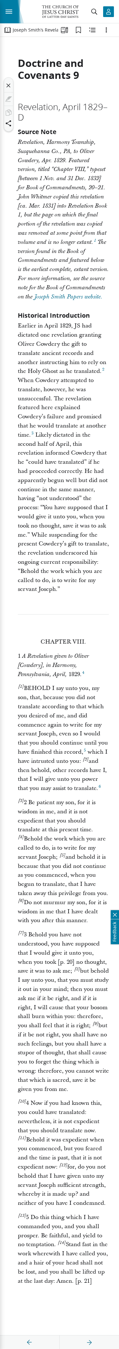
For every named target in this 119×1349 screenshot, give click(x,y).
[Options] (106, 30)
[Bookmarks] (78, 30)
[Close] (8, 85)
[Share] (8, 123)
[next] (89, 1342)
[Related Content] (92, 30)
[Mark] (8, 99)
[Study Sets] (64, 30)
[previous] (29, 1342)
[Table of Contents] (8, 30)
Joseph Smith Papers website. (68, 297)
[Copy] (8, 113)
